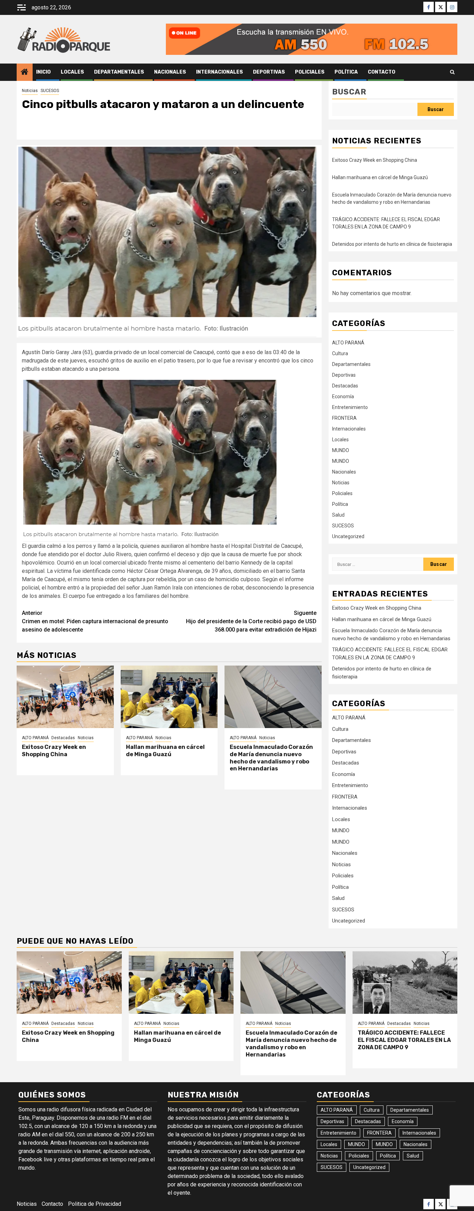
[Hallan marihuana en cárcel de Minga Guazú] (169, 697)
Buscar (349, 92)
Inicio (43, 72)
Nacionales (170, 72)
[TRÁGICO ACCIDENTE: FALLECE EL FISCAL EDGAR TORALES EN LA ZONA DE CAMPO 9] (405, 982)
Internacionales (219, 72)
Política (346, 72)
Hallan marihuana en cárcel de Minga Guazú (165, 751)
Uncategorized (348, 536)
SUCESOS (50, 90)
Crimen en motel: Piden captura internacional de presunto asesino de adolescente (95, 621)
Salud (338, 515)
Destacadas (63, 737)
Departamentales (119, 72)
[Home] (24, 72)
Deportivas (269, 72)
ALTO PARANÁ (35, 737)
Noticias (30, 90)
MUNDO (340, 450)
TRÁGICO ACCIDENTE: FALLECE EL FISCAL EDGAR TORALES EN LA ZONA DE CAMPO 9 (404, 1040)
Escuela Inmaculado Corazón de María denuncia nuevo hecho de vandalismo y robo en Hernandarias (271, 758)
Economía (343, 396)
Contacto (381, 72)
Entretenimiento (350, 407)
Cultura (340, 353)
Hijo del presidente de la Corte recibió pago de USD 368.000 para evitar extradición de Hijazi (251, 621)
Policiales (309, 72)
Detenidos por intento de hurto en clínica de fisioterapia (392, 244)
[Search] (452, 72)
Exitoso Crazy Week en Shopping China (54, 751)
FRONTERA (344, 418)
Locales (72, 72)
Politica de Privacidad (94, 1204)
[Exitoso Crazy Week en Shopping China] (65, 697)
